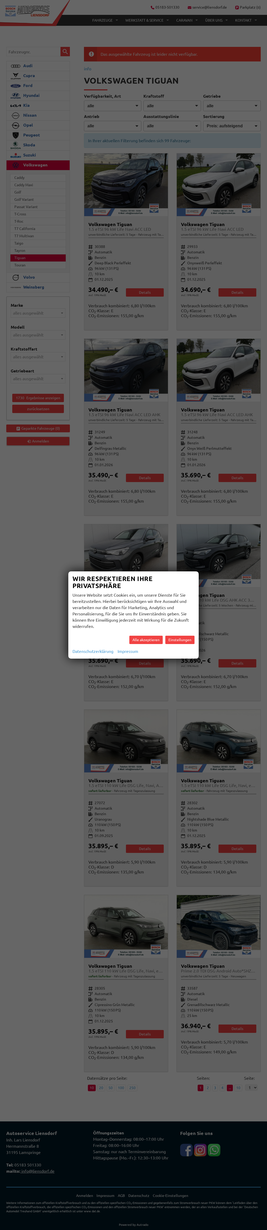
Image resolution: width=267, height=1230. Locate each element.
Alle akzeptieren (146, 640)
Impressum (128, 651)
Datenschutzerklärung (92, 651)
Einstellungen (179, 640)
